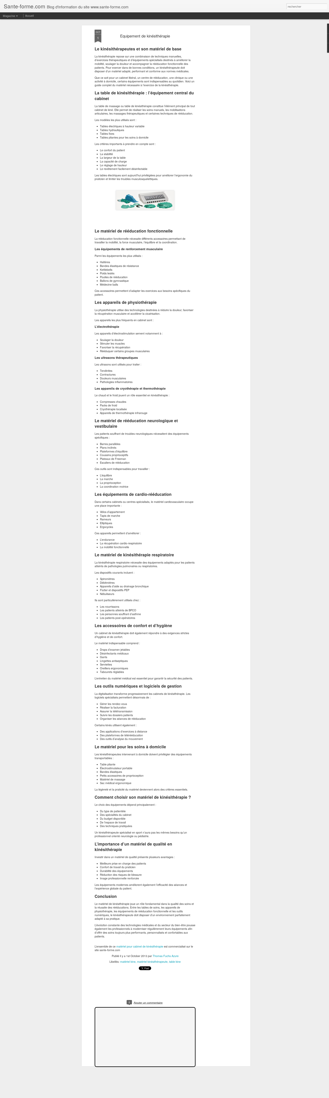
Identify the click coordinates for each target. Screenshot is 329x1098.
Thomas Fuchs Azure (166, 956)
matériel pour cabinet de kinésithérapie (139, 946)
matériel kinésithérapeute (152, 961)
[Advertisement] (216, 90)
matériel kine (128, 961)
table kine (175, 961)
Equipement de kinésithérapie (145, 36)
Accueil (29, 16)
